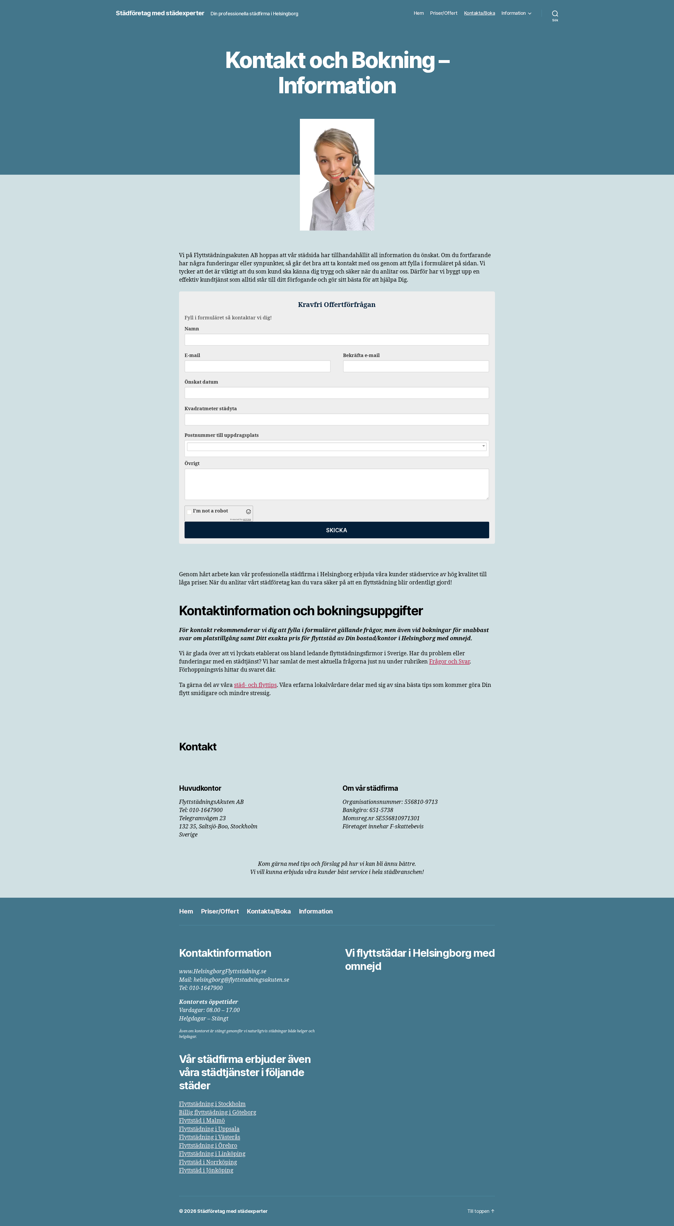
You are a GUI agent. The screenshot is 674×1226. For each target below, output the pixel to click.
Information (514, 13)
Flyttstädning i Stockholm (212, 1104)
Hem (419, 13)
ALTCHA (247, 519)
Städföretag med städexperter (160, 13)
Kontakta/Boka (479, 13)
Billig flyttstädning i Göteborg (217, 1112)
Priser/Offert (444, 13)
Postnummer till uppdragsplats (222, 435)
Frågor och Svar (449, 661)
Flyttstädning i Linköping (212, 1153)
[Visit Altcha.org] (248, 511)
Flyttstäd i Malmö (202, 1120)
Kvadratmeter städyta (211, 409)
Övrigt (192, 464)
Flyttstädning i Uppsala (209, 1129)
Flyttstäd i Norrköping (208, 1162)
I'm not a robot (210, 511)
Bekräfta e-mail (361, 356)
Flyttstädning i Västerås (209, 1137)
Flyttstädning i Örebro (208, 1145)
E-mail (192, 356)
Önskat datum (201, 382)
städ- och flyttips (255, 685)
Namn (192, 329)
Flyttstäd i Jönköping (206, 1170)
